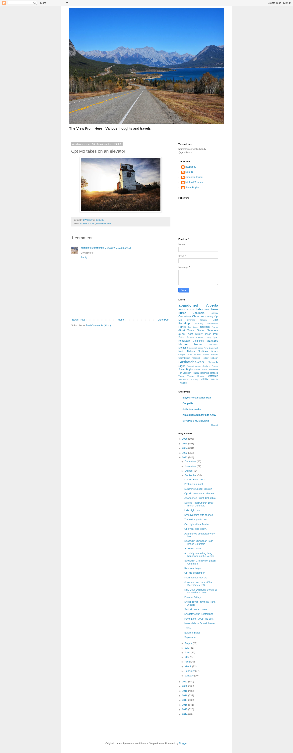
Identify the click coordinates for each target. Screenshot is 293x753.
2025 (185, 443)
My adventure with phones (198, 515)
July (187, 647)
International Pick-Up (195, 577)
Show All (214, 425)
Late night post (192, 510)
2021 (185, 681)
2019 (185, 691)
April (187, 661)
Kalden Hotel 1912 (194, 479)
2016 (185, 704)
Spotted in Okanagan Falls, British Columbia (199, 542)
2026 (185, 438)
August (189, 643)
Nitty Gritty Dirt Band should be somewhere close (200, 591)
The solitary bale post (195, 519)
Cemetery (184, 316)
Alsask (181, 309)
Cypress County (197, 320)
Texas (204, 369)
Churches (198, 316)
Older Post (163, 319)
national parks (196, 348)
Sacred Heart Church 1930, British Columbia (199, 504)
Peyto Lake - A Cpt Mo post (198, 618)
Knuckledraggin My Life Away (199, 415)
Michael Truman (194, 182)
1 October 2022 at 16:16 (118, 247)
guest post (185, 333)
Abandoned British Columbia (200, 498)
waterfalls (213, 376)
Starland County (210, 366)
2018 (185, 695)
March (188, 666)
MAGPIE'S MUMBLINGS (196, 420)
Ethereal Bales (192, 632)
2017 (185, 700)
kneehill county (203, 337)
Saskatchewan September (198, 614)
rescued (196, 358)
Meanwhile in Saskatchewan (199, 623)
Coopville (188, 403)
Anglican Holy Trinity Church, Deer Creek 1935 (200, 583)
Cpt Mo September (194, 572)
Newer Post (78, 319)
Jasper (190, 337)
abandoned (188, 305)
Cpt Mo (91, 223)
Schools (213, 362)
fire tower (193, 327)
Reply (84, 257)
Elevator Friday (192, 597)
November (191, 466)
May (187, 657)
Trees (187, 628)
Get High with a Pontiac (197, 524)
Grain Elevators (103, 223)
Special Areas (194, 366)
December (191, 461)
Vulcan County (196, 376)
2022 (185, 457)
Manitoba (212, 340)
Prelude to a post (193, 484)
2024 (185, 448)
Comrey (209, 316)
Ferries (182, 326)
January (189, 675)
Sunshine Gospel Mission (198, 489)
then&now (213, 369)
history (199, 334)
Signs (181, 365)
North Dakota (186, 351)
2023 (185, 453)
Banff (207, 309)
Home (121, 319)
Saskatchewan (191, 362)
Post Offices (194, 354)
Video (181, 376)
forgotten (205, 326)
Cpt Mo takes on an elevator (199, 493)
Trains (195, 372)
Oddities (203, 351)
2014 (185, 714)
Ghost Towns (186, 330)
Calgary (214, 313)
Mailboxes (198, 340)
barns (214, 309)
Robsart (214, 358)
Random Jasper (193, 568)
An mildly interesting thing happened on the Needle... (200, 555)
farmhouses (212, 323)
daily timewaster (192, 409)
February (190, 671)
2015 (185, 709)
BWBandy (190, 166)
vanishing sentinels (209, 373)
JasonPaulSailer (194, 177)
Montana (183, 347)
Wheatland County (188, 379)
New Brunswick (211, 348)
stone (197, 369)
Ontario (214, 351)
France (215, 327)
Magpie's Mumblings (92, 247)
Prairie (206, 355)
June (188, 652)
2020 (185, 686)
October (189, 470)
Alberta (83, 223)
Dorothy (199, 323)
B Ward (190, 309)
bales (199, 309)
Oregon (181, 355)
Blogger (183, 743)
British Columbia (191, 312)
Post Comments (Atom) (98, 325)
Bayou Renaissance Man (197, 397)
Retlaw (205, 358)
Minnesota (213, 344)
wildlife (204, 379)
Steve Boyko (192, 187)
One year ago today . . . (196, 529)
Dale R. (189, 172)
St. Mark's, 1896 (193, 548)
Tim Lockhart (184, 373)
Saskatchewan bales (195, 609)
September (191, 475)
